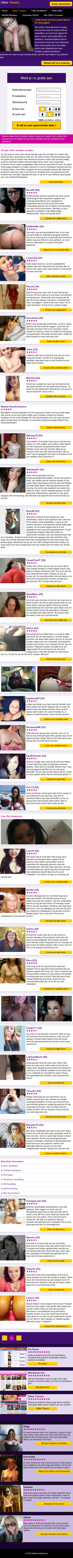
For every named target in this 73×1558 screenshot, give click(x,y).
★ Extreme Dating (9, 1188)
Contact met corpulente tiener (56, 368)
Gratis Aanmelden (61, 4)
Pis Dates (42, 1364)
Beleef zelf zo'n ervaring (56, 63)
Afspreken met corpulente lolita (56, 250)
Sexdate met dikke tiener (56, 921)
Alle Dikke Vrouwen (53, 15)
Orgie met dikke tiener (56, 341)
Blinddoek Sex (42, 1387)
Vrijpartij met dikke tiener (56, 586)
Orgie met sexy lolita (56, 1261)
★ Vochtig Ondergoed (11, 1170)
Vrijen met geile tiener (56, 1229)
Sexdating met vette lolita (56, 552)
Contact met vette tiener (56, 808)
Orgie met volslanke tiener (56, 746)
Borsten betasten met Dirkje (54, 1443)
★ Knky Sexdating (9, 1166)
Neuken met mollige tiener (56, 310)
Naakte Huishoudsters (56, 427)
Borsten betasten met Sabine (54, 1534)
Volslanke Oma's (30, 15)
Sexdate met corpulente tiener (56, 989)
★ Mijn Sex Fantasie (10, 1193)
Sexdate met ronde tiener (55, 1117)
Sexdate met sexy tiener (56, 396)
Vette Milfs (57, 10)
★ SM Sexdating (8, 1184)
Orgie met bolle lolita (56, 1290)
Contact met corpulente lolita (56, 882)
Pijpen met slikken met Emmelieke (54, 1471)
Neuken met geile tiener (56, 659)
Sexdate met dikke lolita (56, 503)
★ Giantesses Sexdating (12, 1179)
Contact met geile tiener (56, 952)
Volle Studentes (39, 10)
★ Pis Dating (7, 1175)
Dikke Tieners (19, 10)
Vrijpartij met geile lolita (56, 779)
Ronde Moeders (9, 15)
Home (4, 10)
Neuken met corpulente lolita (56, 719)
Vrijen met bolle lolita (56, 1083)
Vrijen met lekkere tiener (56, 276)
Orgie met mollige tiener (56, 1049)
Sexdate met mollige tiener (56, 218)
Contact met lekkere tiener (56, 1153)
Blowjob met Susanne (54, 1504)
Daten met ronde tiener (56, 461)
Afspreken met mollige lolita (56, 620)
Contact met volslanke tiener (56, 1326)
